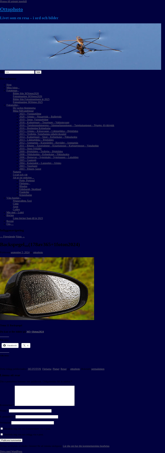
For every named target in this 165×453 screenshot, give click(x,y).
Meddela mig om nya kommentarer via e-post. (27, 428)
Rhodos (23, 186)
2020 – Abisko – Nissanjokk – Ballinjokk (40, 116)
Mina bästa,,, (12, 87)
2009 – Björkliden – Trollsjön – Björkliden (41, 151)
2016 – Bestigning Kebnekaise (35, 128)
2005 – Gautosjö (27, 160)
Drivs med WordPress (11, 451)
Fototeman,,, (12, 90)
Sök (2, 72)
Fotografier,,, (12, 105)
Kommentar (7, 405)
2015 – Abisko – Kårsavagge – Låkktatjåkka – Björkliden (48, 131)
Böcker (10, 215)
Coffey (16, 209)
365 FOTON (34, 369)
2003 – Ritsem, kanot (30, 168)
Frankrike (24, 192)
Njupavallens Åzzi (22, 200)
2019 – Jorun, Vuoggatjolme (33, 119)
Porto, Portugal (27, 180)
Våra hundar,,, (13, 198)
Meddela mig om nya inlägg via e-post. (24, 434)
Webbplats (5, 422)
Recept (10, 221)
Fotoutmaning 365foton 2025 (28, 102)
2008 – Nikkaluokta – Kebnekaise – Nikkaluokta (44, 154)
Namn (4, 410)
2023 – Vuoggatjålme (30, 113)
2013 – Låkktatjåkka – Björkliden (36, 139)
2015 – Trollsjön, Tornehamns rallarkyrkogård (42, 134)
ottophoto (38, 252)
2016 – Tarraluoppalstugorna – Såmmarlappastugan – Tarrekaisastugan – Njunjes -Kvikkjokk (66, 125)
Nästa (20, 236)
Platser (56, 369)
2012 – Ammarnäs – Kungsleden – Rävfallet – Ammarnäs (48, 142)
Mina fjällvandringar (23, 110)
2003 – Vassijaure (28, 166)
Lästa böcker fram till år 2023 (28, 218)
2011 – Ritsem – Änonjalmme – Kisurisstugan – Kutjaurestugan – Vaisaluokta (59, 145)
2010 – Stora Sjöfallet (30, 148)
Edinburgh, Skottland (30, 189)
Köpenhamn (25, 195)
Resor (64, 369)
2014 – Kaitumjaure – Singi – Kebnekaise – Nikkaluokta (48, 137)
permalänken (97, 369)
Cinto (16, 203)
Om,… (10, 224)
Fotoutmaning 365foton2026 (27, 96)
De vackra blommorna (24, 108)
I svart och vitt (20, 174)
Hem (8, 84)
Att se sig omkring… (23, 177)
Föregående (7, 236)
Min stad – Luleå (15, 212)
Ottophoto (11, 9)
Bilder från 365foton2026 (26, 93)
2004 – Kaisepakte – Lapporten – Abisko (40, 163)
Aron (15, 206)
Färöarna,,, (24, 183)
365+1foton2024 (35, 331)
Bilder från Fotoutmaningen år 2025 (31, 99)
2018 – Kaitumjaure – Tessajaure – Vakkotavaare (44, 122)
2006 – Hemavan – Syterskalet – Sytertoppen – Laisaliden (48, 157)
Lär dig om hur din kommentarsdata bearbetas (86, 446)
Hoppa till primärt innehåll (13, 1)
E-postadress (7, 416)
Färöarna (46, 369)
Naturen (17, 171)
